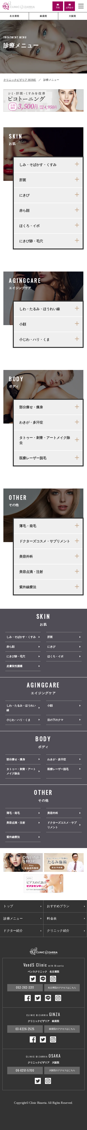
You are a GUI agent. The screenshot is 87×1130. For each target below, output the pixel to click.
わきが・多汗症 (56, 759)
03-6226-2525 (25, 1029)
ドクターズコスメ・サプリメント (62, 825)
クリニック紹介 (58, 930)
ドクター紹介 (13, 930)
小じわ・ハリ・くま (18, 719)
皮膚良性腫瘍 (14, 666)
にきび (51, 646)
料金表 (52, 918)
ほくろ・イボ (55, 656)
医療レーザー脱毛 (58, 769)
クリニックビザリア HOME (19, 79)
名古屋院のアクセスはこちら (62, 987)
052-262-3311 (25, 987)
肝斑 (50, 636)
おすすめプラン (58, 906)
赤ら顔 (10, 646)
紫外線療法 (13, 836)
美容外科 (52, 812)
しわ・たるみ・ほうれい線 (21, 708)
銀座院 (43, 16)
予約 (58, 8)
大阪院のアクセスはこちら (62, 1070)
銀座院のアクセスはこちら (62, 1029)
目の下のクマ (55, 719)
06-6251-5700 (25, 1070)
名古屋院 (14, 16)
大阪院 (72, 16)
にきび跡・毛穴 (16, 656)
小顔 (50, 705)
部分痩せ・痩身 (16, 759)
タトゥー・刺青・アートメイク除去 (21, 771)
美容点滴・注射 (16, 822)
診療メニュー (13, 918)
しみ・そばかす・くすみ (21, 636)
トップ (8, 906)
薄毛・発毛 (13, 812)
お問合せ (69, 8)
